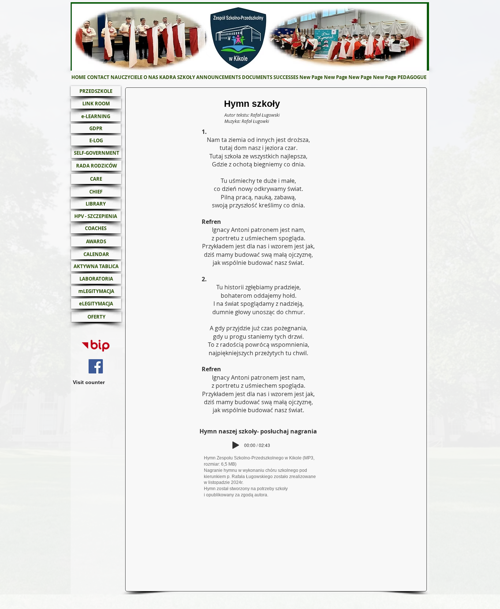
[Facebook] (96, 366)
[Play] (235, 445)
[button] (150, 77)
